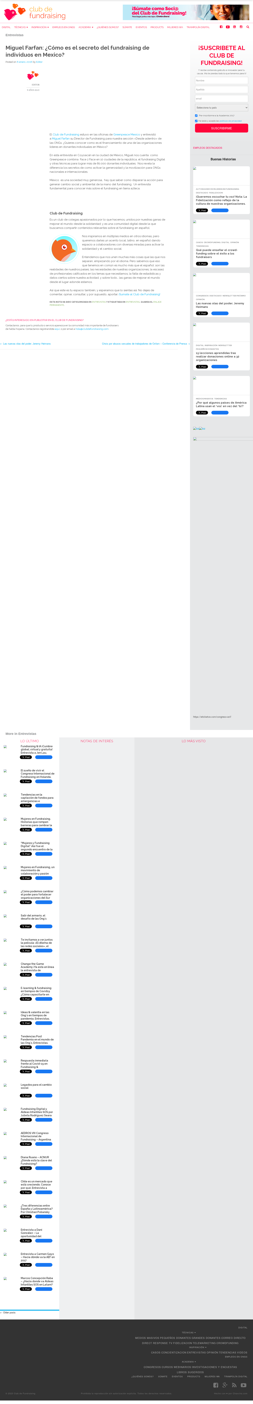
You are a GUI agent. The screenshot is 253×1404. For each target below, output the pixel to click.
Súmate (127, 27)
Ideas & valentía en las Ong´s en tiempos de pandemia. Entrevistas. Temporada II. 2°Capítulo (36, 1017)
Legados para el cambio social (36, 1086)
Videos (242, 1352)
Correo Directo (233, 1338)
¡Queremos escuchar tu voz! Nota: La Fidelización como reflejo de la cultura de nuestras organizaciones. (221, 200)
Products (157, 27)
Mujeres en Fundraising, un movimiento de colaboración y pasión (37, 870)
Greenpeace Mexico (127, 134)
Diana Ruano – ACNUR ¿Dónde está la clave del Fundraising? (36, 1160)
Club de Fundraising (66, 134)
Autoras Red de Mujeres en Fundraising (217, 189)
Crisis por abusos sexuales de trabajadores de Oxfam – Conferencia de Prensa (146, 343)
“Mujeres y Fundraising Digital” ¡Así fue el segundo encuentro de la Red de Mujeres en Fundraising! (37, 850)
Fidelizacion (216, 193)
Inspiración (38, 27)
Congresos (202, 296)
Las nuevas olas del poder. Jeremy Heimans (25, 343)
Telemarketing (204, 1343)
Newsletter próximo (234, 296)
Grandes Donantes (206, 1338)
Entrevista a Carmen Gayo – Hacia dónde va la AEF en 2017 (38, 1257)
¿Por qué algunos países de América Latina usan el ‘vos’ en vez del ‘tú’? (221, 404)
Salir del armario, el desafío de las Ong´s (33, 917)
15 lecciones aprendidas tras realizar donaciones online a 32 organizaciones (217, 356)
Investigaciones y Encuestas (214, 1367)
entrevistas (133, 302)
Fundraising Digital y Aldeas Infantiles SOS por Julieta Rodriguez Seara (37, 1112)
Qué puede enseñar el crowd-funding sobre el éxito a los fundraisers (217, 253)
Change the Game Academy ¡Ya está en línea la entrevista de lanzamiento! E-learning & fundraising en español (37, 970)
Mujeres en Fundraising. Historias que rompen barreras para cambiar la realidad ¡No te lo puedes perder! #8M (37, 825)
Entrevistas (99, 302)
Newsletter (225, 345)
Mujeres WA (175, 27)
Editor (39, 62)
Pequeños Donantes (207, 349)
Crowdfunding (212, 242)
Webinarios (182, 1367)
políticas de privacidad (231, 120)
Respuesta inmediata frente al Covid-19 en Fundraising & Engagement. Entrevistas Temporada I (37, 1067)
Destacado (202, 193)
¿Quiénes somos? (108, 27)
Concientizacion (173, 1352)
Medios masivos (204, 399)
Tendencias (202, 246)
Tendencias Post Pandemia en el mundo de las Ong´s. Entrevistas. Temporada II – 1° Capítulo (37, 1041)
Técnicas (20, 27)
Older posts (8, 1312)
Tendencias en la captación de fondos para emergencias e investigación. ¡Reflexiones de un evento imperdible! (38, 801)
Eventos (141, 27)
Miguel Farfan (61, 138)
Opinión (234, 242)
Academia (85, 27)
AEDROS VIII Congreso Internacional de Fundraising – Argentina (36, 1136)
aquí (57, 329)
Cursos (167, 1367)
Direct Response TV (157, 1343)
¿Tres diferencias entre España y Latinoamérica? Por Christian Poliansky (37, 1209)
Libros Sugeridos (190, 1372)
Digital (6, 27)
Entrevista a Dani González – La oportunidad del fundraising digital (32, 1234)
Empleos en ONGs (63, 27)
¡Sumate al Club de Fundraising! (139, 294)
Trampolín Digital (198, 27)
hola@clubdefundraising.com (92, 329)
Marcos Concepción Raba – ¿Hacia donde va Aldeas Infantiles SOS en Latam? (37, 1281)
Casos (199, 242)
